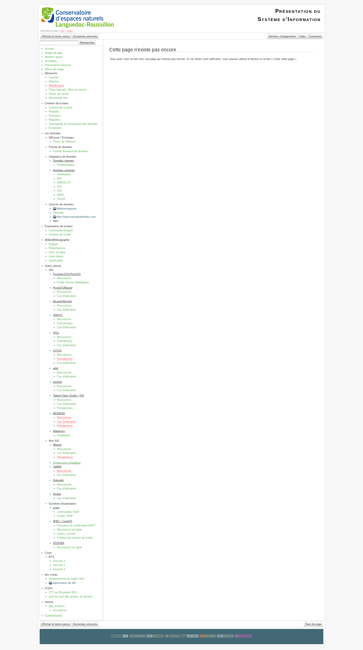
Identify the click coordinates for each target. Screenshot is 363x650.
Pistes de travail (58, 93)
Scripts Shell (64, 515)
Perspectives (65, 408)
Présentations (57, 248)
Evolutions (55, 127)
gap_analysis (57, 606)
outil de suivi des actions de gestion (70, 596)
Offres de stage (54, 69)
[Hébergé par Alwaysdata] (243, 642)
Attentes (54, 81)
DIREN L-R (63, 182)
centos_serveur (66, 533)
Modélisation (56, 85)
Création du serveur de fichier (75, 537)
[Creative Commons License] (137, 642)
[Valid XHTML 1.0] (225, 642)
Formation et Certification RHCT (76, 525)
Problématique (65, 164)
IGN (59, 190)
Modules (54, 111)
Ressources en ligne (69, 529)
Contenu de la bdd (60, 234)
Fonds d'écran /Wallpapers (73, 282)
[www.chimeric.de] (119, 642)
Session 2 (59, 565)
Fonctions (55, 115)
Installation (63, 435)
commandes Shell (68, 511)
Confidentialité (53, 615)
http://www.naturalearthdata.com (76, 216)
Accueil (49, 48)
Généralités (64, 174)
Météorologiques (67, 208)
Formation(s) (64, 323)
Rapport (53, 244)
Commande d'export (61, 230)
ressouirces (60, 610)
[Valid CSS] (155, 642)
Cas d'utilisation (66, 296)
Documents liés (58, 97)
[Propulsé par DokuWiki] (172, 642)
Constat (53, 77)
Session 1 (59, 561)
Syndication (56, 260)
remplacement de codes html (66, 578)
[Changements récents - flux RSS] (208, 642)
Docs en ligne (57, 252)
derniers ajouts (54, 56)
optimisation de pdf (64, 582)
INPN (60, 194)
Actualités (51, 61)
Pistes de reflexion (64, 141)
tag (62, 31)
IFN (59, 186)
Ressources (64, 278)
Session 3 (59, 569)
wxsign (69, 31)
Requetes (54, 119)
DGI (59, 178)
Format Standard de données (70, 151)
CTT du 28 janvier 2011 (63, 592)
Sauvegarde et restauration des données (73, 123)
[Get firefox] (190, 642)
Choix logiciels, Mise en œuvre (67, 89)
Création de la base (60, 107)
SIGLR (61, 198)
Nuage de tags (53, 52)
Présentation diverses (58, 65)
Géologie (58, 212)
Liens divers (56, 256)
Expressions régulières (67, 462)
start (56, 31)
